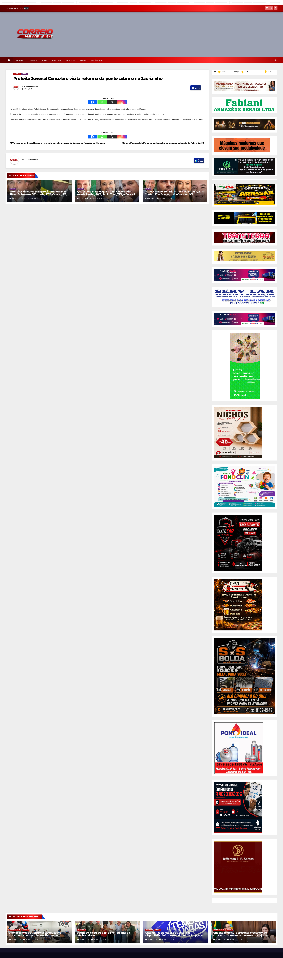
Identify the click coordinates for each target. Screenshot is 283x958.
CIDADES (19, 60)
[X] (112, 102)
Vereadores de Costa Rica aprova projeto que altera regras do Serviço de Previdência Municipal (58, 143)
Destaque (26, 929)
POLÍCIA (33, 60)
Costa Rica (149, 929)
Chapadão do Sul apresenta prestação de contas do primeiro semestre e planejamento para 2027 (242, 935)
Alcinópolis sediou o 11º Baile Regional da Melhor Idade (103, 934)
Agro (44, 60)
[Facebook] (92, 102)
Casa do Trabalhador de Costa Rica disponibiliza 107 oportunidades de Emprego (174, 934)
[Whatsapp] (102, 102)
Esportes (70, 60)
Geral (83, 60)
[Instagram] (122, 102)
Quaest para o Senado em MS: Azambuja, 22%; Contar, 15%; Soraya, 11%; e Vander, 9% (174, 193)
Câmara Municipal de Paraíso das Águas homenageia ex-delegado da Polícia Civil (162, 143)
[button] (276, 60)
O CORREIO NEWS (31, 86)
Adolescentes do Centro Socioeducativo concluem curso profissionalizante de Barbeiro (35, 935)
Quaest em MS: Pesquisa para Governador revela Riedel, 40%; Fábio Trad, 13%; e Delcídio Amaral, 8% (106, 194)
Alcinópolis (82, 929)
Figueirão (17, 73)
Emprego (157, 929)
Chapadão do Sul (15, 929)
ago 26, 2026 (16, 939)
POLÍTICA (56, 60)
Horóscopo (97, 60)
